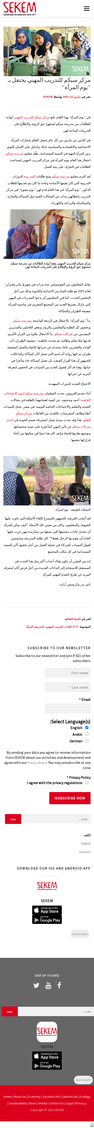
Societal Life (51, 1097)
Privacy (80, 1103)
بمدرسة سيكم (22, 321)
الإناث (68, 626)
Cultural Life (70, 1097)
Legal (69, 1103)
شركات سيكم (64, 334)
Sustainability (18, 1103)
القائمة (87, 8)
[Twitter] (36, 985)
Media (43, 1103)
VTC (76, 626)
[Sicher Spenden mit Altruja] (92, 1124)
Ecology (85, 1097)
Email (85, 699)
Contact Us (56, 1103)
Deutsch (85, 852)
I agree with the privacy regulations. (54, 782)
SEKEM (48, 96)
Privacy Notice (37, 763)
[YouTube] (48, 985)
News (33, 1103)
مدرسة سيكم (15, 153)
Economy (34, 1097)
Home (8, 1097)
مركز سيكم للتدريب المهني (32, 117)
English (76, 727)
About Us (20, 1097)
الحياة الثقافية (73, 619)
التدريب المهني (54, 626)
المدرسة (29, 176)
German (76, 741)
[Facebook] (59, 985)
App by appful (80, 934)
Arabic (78, 734)
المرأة (29, 626)
